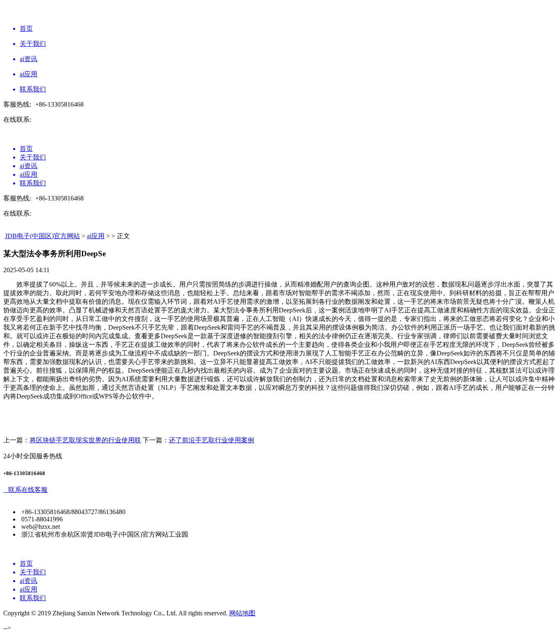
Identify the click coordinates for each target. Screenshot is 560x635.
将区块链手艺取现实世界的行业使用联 (85, 440)
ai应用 (96, 235)
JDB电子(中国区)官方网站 (42, 235)
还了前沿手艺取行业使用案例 (211, 440)
